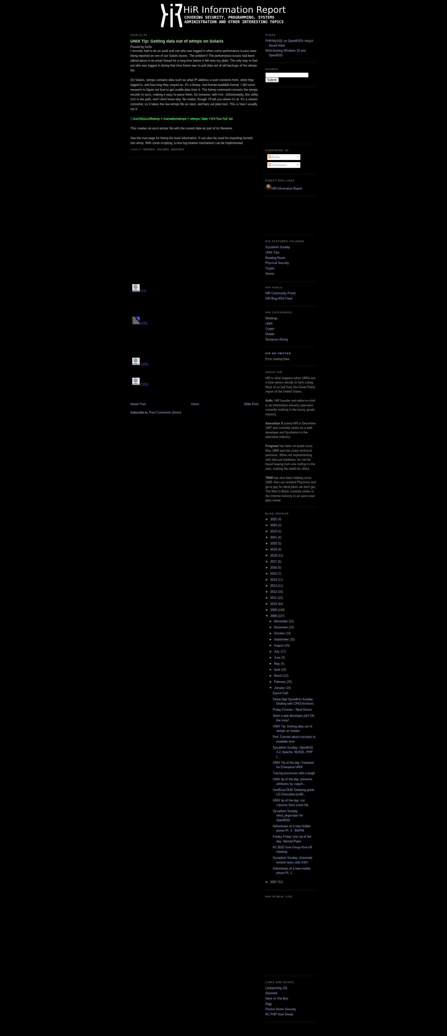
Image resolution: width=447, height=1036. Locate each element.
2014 (274, 579)
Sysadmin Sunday (277, 247)
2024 (274, 525)
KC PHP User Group (279, 1014)
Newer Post (138, 404)
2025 (274, 519)
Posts (275, 157)
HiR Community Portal (280, 293)
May (277, 663)
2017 (274, 561)
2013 (274, 585)
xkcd (286, 487)
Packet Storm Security (280, 1009)
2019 (274, 549)
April (277, 669)
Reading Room (275, 258)
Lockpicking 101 (276, 988)
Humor (269, 273)
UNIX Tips (272, 252)
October (280, 633)
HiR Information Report (286, 188)
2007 (274, 882)
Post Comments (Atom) (165, 412)
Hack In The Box (276, 998)
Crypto (269, 268)
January (280, 688)
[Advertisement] (288, 115)
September (282, 639)
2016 (274, 567)
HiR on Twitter (278, 353)
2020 (274, 543)
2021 (274, 537)
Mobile (269, 334)
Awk (221, 94)
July (277, 651)
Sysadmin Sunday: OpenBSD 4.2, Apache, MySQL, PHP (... (293, 752)
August (279, 645)
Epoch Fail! (280, 693)
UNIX (269, 323)
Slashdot (271, 993)
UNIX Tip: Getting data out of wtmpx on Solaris (177, 41)
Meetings (271, 318)
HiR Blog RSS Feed (278, 298)
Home (195, 404)
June (277, 657)
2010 (274, 604)
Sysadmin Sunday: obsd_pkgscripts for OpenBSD (288, 815)
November (281, 627)
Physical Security (277, 263)
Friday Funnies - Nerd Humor (292, 709)
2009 (274, 610)
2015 (274, 573)
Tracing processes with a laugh (294, 773)
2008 (274, 616)
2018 (274, 555)
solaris (163, 149)
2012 (274, 591)
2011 (274, 598)
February (280, 681)
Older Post (251, 404)
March (278, 675)
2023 (274, 531)
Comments (279, 165)
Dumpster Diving (276, 339)
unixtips (177, 149)
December (281, 621)
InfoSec (149, 149)
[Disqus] (194, 221)
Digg (268, 1004)
